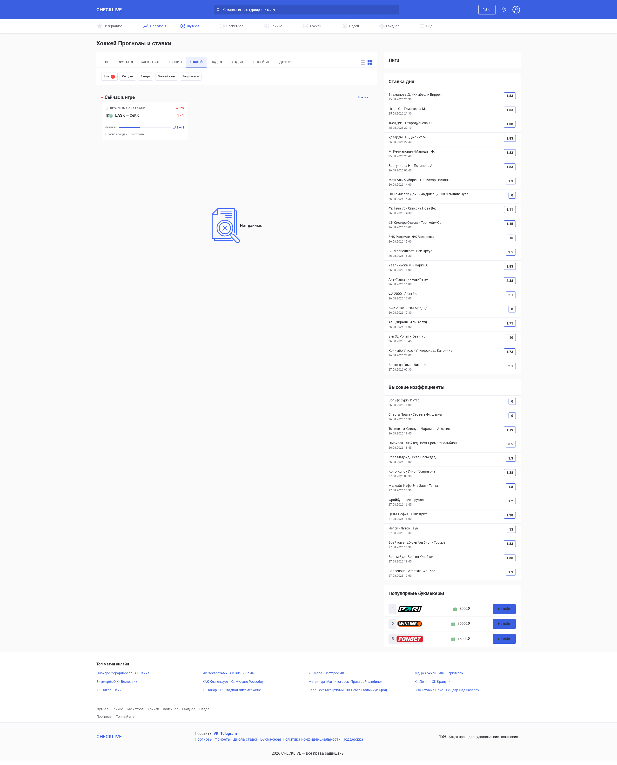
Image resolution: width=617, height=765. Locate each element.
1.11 (509, 209)
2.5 (510, 252)
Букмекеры (270, 739)
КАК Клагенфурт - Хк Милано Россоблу (233, 682)
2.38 (509, 281)
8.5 (510, 444)
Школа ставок (245, 739)
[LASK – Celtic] (144, 121)
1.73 (509, 352)
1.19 (509, 430)
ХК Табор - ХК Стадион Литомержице (231, 690)
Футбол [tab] (126, 62)
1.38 (509, 472)
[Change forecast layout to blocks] (370, 62)
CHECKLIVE (109, 10)
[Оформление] (503, 9)
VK (216, 733)
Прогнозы (104, 716)
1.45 (509, 224)
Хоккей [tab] (196, 62)
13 (511, 529)
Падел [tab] (216, 62)
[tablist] (225, 62)
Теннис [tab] (175, 62)
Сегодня (128, 76)
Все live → (365, 97)
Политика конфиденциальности (312, 739)
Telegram (228, 733)
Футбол (102, 709)
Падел (204, 709)
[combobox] (487, 9)
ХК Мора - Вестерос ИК (326, 673)
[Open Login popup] (516, 9)
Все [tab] (108, 62)
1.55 (509, 558)
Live (109, 76)
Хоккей (153, 709)
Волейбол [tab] (262, 62)
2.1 (510, 295)
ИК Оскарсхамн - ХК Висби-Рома (228, 673)
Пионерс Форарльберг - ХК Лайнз (122, 673)
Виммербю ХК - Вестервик (116, 682)
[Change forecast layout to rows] (363, 62)
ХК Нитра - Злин (108, 690)
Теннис (117, 709)
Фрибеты (223, 739)
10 (511, 337)
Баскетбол (135, 709)
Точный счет (166, 76)
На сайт (504, 609)
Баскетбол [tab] (151, 62)
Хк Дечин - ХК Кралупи (432, 682)
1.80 (509, 124)
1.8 (510, 487)
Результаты (190, 76)
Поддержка (352, 739)
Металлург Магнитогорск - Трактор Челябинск (345, 682)
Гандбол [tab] (238, 62)
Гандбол (188, 709)
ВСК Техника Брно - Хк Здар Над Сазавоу (447, 690)
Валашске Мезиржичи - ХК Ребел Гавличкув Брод (347, 690)
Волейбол (170, 709)
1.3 (510, 181)
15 (511, 238)
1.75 (509, 323)
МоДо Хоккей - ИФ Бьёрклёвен (439, 673)
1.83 (509, 96)
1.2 (510, 501)
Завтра (146, 76)
